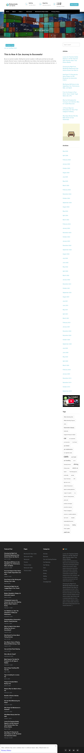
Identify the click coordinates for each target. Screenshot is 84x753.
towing (74, 525)
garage (72, 475)
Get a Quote (74, 4)
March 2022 (66, 275)
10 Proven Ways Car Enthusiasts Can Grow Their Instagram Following (70, 109)
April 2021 (65, 314)
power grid (66, 500)
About (14, 11)
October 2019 (66, 387)
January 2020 (66, 374)
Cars (44, 567)
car (5, 48)
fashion (65, 471)
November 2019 (67, 382)
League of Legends (67, 493)
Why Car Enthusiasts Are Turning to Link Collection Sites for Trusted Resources (71, 101)
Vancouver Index (28, 556)
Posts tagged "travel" (43, 30)
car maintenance (68, 449)
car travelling (9, 48)
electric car (75, 468)
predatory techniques (68, 503)
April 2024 (65, 215)
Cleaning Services (67, 464)
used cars (67, 532)
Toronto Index (27, 565)
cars (66, 456)
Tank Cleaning (66, 525)
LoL (75, 493)
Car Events (74, 442)
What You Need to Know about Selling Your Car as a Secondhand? (12, 628)
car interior (66, 446)
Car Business (46, 562)
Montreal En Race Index (41, 11)
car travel (73, 457)
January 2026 (66, 164)
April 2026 (65, 155)
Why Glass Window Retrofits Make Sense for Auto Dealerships (70, 117)
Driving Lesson (67, 468)
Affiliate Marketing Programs (69, 420)
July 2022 (65, 258)
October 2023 (66, 237)
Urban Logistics (67, 528)
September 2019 (67, 391)
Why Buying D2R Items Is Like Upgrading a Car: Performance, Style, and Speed (71, 86)
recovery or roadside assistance (70, 514)
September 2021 (67, 292)
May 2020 (65, 357)
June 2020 (65, 352)
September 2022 (67, 249)
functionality (66, 475)
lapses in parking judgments (69, 489)
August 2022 (66, 254)
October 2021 (66, 288)
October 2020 (66, 339)
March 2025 (66, 185)
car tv (74, 460)
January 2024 (66, 228)
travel (15, 48)
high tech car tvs (67, 482)
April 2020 (65, 361)
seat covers (66, 517)
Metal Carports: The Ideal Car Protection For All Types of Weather (11, 661)
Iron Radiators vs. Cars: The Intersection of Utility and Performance (11, 612)
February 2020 (67, 369)
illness (45, 573)
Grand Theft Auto (67, 478)
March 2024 (66, 219)
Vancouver (29, 11)
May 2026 (65, 151)
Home (7, 11)
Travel (12, 45)
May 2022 (65, 267)
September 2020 (67, 344)
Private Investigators (68, 510)
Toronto (26, 562)
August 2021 (66, 297)
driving (76, 464)
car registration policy (68, 452)
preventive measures (68, 507)
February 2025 (67, 190)
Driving (45, 570)
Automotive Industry (69, 427)
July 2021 (65, 301)
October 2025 (66, 168)
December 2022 (67, 245)
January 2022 (66, 279)
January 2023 (66, 241)
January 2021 (66, 327)
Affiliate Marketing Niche (68, 417)
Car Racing (8, 45)
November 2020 (67, 335)
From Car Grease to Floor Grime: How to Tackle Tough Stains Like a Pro (70, 94)
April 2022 (65, 271)
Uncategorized (47, 582)
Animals (45, 553)
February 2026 (67, 160)
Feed (65, 549)
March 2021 (66, 318)
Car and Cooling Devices (50, 559)
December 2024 (67, 194)
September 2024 (67, 202)
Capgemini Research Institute (69, 434)
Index (20, 11)
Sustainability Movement (68, 521)
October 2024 (66, 198)
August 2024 (66, 207)
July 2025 (65, 177)
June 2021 (65, 305)
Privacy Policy (55, 11)
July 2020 (65, 348)
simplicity (72, 517)
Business (45, 556)
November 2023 (67, 232)
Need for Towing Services (69, 496)
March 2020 (66, 365)
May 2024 (65, 211)
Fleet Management (73, 471)
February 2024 (67, 224)
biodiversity (66, 431)
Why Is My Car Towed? (10, 654)
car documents (67, 442)
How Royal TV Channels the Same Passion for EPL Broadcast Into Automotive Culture (12, 733)
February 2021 (67, 322)
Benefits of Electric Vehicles (11, 695)
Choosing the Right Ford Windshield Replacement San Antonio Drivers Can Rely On (70, 68)
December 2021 (67, 284)
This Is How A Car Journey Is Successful (23, 54)
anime (65, 424)
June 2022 (65, 262)
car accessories (72, 438)
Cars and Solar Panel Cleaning (12, 649)
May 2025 (65, 181)
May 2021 (65, 309)
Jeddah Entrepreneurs (68, 485)
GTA (74, 478)
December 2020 (67, 331)
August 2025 (66, 172)
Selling (45, 576)
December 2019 (67, 378)
